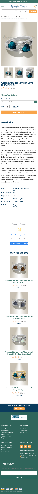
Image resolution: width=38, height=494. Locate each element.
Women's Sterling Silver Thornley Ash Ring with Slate (19, 317)
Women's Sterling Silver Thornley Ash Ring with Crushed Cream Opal (19, 353)
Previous (2, 73)
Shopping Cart (23, 428)
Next (36, 73)
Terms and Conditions (7, 432)
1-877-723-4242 (28, 452)
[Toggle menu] (2, 6)
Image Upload (23, 432)
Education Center (5, 434)
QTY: (2, 107)
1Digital (21, 491)
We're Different (5, 451)
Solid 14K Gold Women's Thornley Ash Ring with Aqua (19, 389)
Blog (2, 438)
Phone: (22, 452)
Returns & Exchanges (6, 447)
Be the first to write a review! (19, 243)
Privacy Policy (4, 430)
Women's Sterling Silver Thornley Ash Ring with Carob (19, 281)
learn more (18, 408)
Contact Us (4, 449)
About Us (3, 428)
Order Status (23, 430)
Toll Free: (22, 454)
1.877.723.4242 (26, 1)
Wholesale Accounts (6, 453)
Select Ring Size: (6, 99)
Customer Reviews (6, 436)
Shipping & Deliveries (6, 445)
